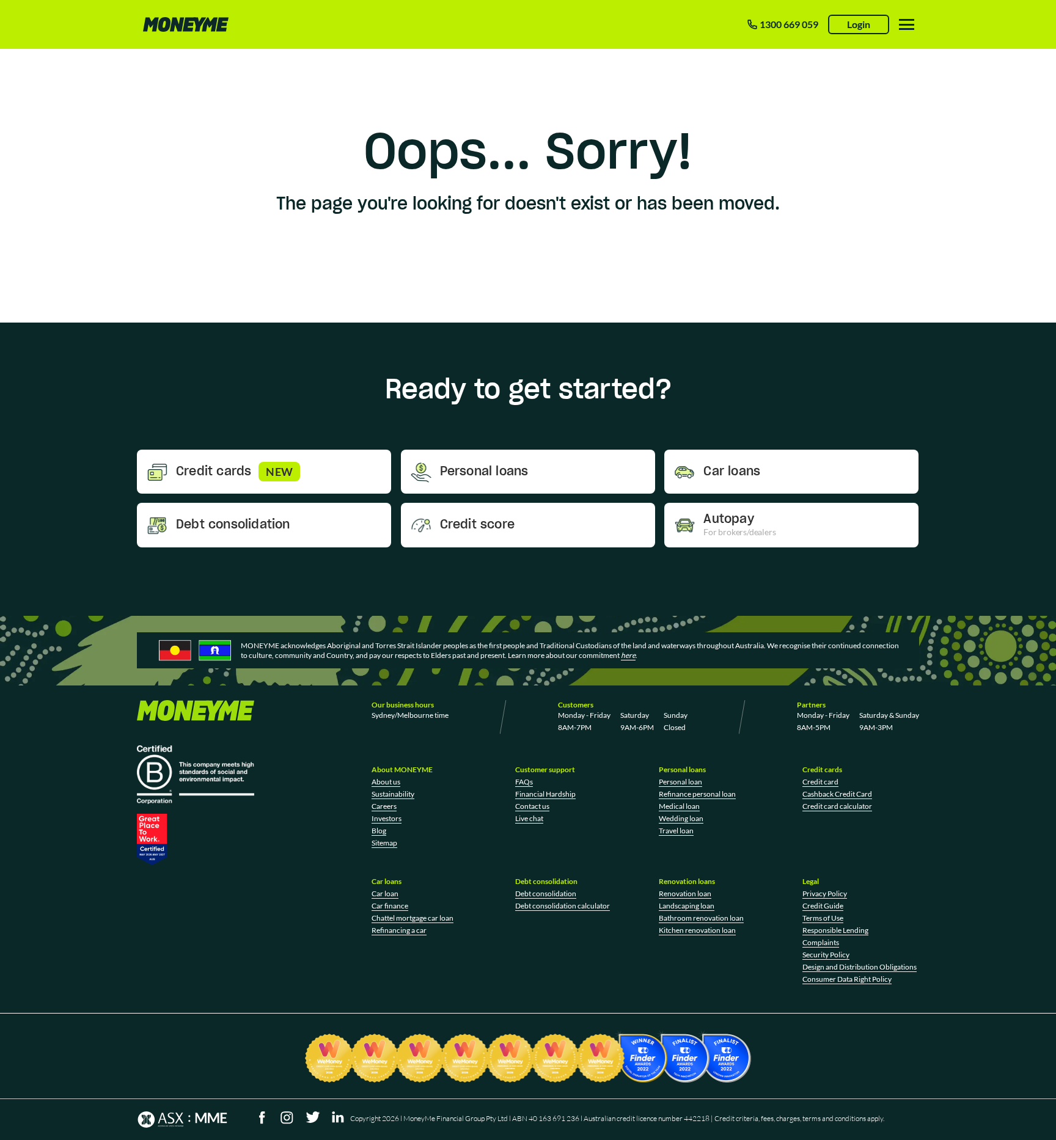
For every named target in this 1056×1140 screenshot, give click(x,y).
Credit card (820, 781)
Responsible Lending (835, 930)
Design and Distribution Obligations (859, 966)
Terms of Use (822, 918)
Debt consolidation (545, 893)
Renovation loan (685, 893)
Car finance (390, 905)
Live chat (529, 818)
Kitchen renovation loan (697, 930)
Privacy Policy (824, 893)
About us (386, 781)
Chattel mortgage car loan (412, 918)
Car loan (385, 893)
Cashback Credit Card (837, 793)
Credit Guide (822, 905)
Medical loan (679, 806)
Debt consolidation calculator (562, 905)
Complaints (820, 942)
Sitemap (384, 842)
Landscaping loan (686, 905)
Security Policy (825, 954)
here (628, 655)
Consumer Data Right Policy (847, 979)
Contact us (532, 806)
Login (858, 24)
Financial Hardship (545, 793)
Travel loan (676, 830)
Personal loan (680, 781)
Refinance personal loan (697, 793)
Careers (384, 806)
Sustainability (393, 793)
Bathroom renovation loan (701, 918)
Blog (379, 830)
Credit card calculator (837, 806)
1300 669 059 (789, 24)
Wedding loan (681, 818)
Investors (387, 818)
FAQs (524, 781)
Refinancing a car (399, 930)
